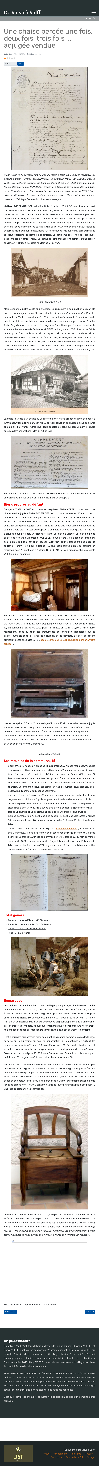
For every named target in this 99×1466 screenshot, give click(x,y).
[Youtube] (90, 18)
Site (82, 1457)
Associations (60, 1453)
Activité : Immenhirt (66, 828)
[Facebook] (86, 18)
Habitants (76, 1453)
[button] (94, 12)
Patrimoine (57, 1457)
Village (90, 1457)
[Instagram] (93, 18)
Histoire (88, 1453)
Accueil (47, 1453)
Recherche (71, 1457)
